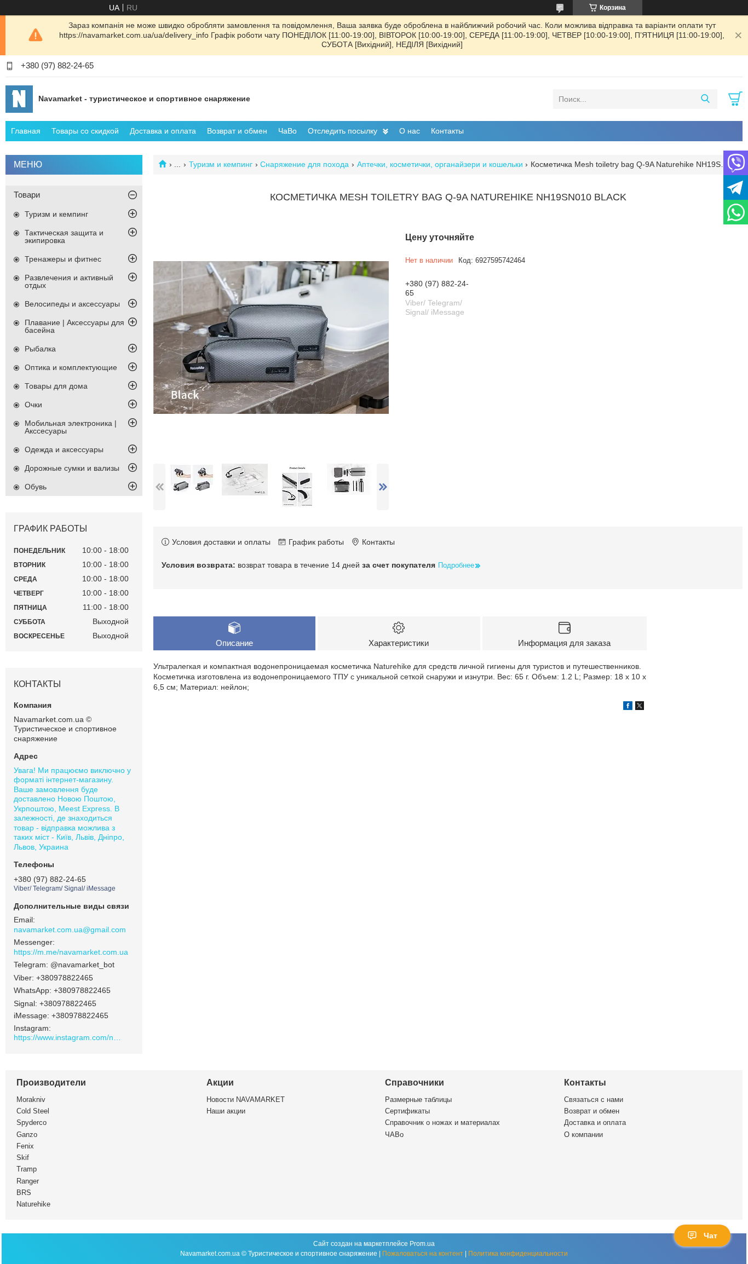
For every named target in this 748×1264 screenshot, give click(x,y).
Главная (26, 130)
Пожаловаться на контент (422, 1253)
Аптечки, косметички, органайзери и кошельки (440, 164)
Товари (27, 194)
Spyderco (31, 1122)
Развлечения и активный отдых (69, 281)
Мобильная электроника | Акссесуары (71, 427)
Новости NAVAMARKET (245, 1099)
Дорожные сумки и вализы (72, 468)
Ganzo (26, 1134)
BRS (23, 1192)
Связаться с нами (593, 1099)
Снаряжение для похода (304, 164)
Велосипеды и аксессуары (72, 303)
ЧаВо (287, 130)
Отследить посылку (342, 130)
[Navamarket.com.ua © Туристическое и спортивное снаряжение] (19, 98)
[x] (639, 707)
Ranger (27, 1181)
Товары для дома (56, 386)
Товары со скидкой (85, 130)
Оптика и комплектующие (71, 367)
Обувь (36, 486)
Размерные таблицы (418, 1099)
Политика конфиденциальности (518, 1253)
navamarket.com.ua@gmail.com (70, 929)
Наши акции (225, 1111)
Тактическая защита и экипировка (64, 236)
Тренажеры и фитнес (63, 259)
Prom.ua (422, 1244)
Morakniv (30, 1099)
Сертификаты (407, 1111)
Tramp (26, 1169)
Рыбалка (40, 348)
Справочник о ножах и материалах (442, 1122)
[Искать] (705, 99)
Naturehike (33, 1204)
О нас (409, 130)
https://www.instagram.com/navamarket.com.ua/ (68, 1037)
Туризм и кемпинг (220, 164)
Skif (22, 1157)
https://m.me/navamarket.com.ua (71, 952)
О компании (583, 1134)
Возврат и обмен (237, 130)
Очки (33, 404)
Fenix (25, 1146)
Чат (710, 1235)
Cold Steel (32, 1111)
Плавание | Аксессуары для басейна (74, 326)
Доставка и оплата (163, 130)
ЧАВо (394, 1134)
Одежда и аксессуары (64, 449)
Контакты (447, 130)
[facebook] (627, 707)
